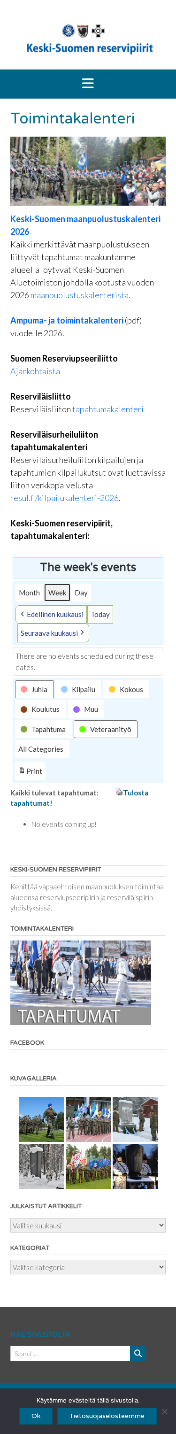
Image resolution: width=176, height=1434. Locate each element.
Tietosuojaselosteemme (107, 1416)
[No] (164, 1411)
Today (100, 614)
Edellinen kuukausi (55, 614)
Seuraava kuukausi (49, 633)
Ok (35, 1416)
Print (30, 773)
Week (57, 592)
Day (81, 592)
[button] (88, 84)
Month (29, 592)
